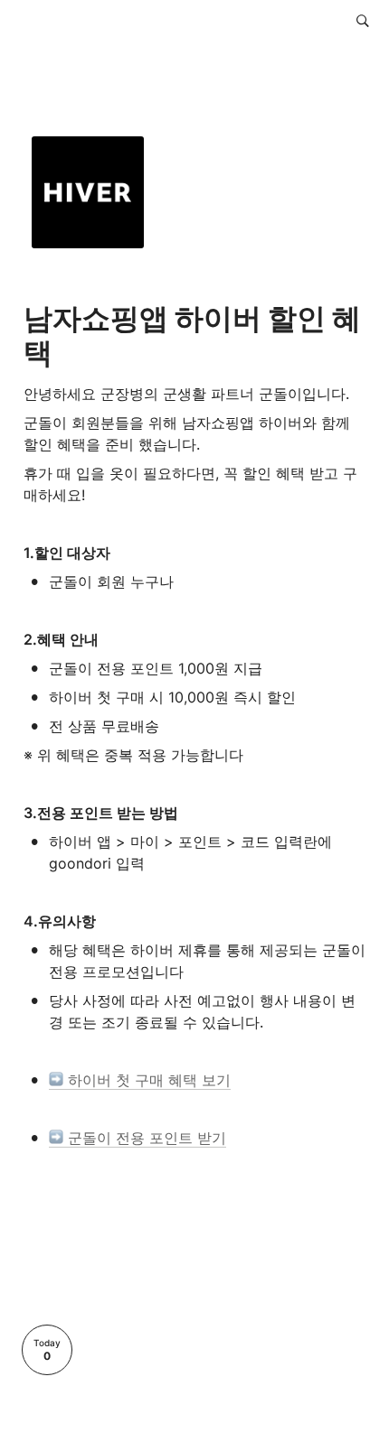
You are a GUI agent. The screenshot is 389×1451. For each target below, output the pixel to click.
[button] (362, 20)
